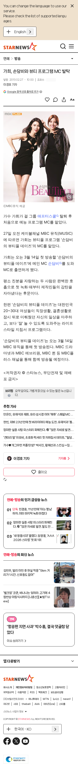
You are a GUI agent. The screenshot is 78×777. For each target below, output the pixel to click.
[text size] (72, 99)
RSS (32, 692)
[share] (63, 99)
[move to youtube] (25, 741)
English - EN (24, 32)
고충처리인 (60, 687)
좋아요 (42, 472)
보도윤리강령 (57, 692)
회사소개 (7, 687)
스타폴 (62, 704)
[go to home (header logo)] (20, 46)
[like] (47, 99)
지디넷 (6, 704)
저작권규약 (8, 692)
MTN (46, 699)
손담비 (53, 263)
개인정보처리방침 (24, 687)
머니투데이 (33, 699)
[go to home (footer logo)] (19, 678)
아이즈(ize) (49, 704)
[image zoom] (69, 197)
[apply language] (30, 31)
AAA (37, 704)
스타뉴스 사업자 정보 (13, 711)
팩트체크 (42, 692)
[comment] (55, 99)
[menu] (71, 46)
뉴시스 (56, 699)
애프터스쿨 (46, 216)
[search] (63, 46)
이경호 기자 (10, 84)
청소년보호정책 (43, 687)
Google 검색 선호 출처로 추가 (22, 91)
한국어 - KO (22, 729)
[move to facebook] (7, 741)
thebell (26, 704)
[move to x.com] (16, 741)
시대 (16, 704)
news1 (67, 699)
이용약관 (22, 692)
